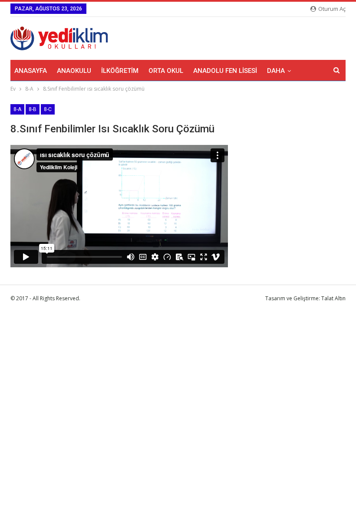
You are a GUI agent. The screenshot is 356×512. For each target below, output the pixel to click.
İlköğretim (119, 71)
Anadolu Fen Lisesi (225, 71)
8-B (32, 109)
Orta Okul (165, 71)
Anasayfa (30, 71)
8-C (48, 109)
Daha (276, 71)
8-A (17, 109)
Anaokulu (74, 71)
